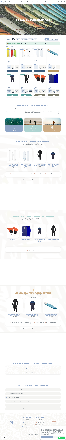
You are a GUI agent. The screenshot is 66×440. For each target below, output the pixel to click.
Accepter (47, 437)
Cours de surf (23, 1)
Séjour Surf (34, 1)
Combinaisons (24, 39)
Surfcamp (29, 1)
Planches (17, 39)
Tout (13, 39)
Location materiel (40, 1)
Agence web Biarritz (34, 434)
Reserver (12, 71)
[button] (64, 427)
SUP (35, 39)
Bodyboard (31, 39)
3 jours (51, 39)
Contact (46, 1)
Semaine (56, 39)
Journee (47, 39)
